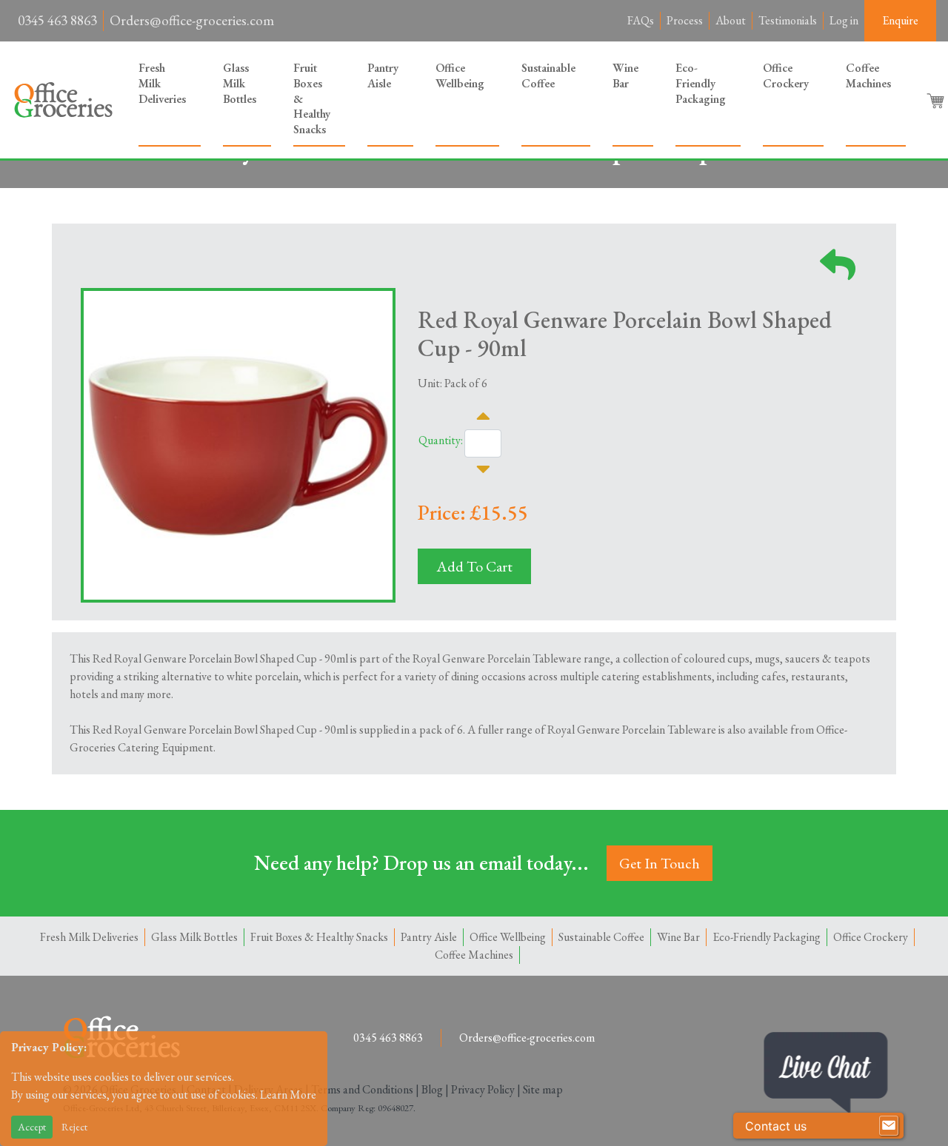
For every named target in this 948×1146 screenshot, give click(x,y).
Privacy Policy (483, 1089)
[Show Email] (888, 1126)
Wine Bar (625, 75)
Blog (432, 1089)
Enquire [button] (900, 20)
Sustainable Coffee (548, 75)
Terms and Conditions (362, 1089)
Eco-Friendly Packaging (700, 83)
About (730, 20)
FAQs (640, 20)
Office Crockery (786, 75)
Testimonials (787, 20)
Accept (32, 1126)
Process (685, 20)
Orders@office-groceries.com (192, 20)
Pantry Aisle (382, 75)
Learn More (288, 1094)
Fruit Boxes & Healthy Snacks (311, 98)
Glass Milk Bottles (239, 83)
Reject (74, 1126)
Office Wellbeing (459, 75)
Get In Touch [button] (659, 863)
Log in (844, 20)
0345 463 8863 (57, 20)
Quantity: (440, 440)
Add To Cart (474, 566)
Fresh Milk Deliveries (162, 83)
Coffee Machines (868, 75)
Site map (543, 1089)
